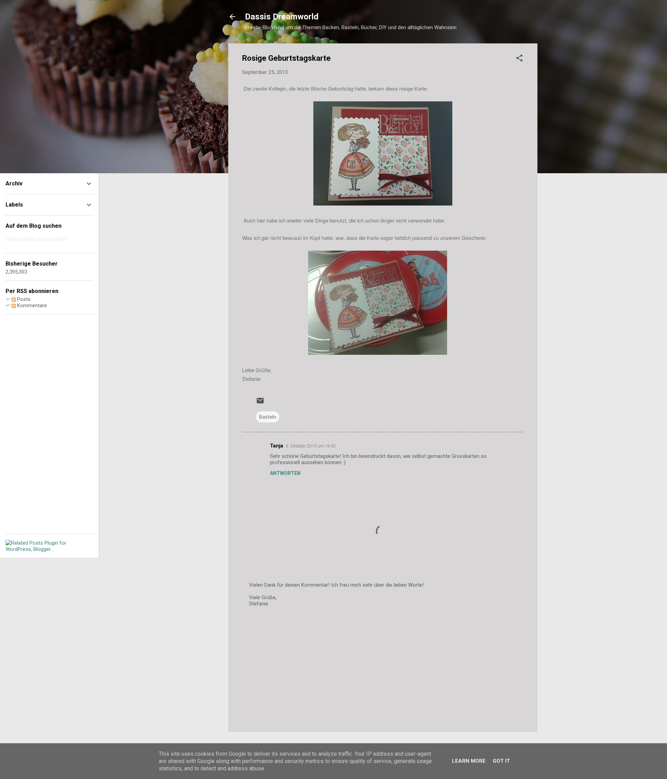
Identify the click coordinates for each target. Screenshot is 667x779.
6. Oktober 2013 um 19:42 (311, 446)
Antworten (285, 473)
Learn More (469, 761)
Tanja (276, 446)
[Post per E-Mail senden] (260, 403)
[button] (519, 59)
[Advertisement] (383, 667)
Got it (501, 761)
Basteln (267, 417)
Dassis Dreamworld (282, 17)
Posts (23, 299)
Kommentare (31, 305)
